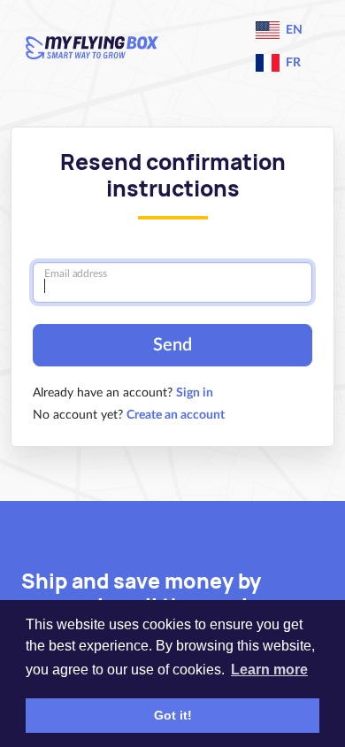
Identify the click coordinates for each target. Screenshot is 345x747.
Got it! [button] (173, 715)
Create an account (175, 415)
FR (292, 63)
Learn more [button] (269, 669)
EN (293, 30)
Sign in (194, 393)
